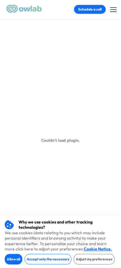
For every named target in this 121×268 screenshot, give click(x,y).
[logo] (24, 11)
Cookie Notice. (98, 249)
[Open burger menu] (113, 9)
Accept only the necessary (48, 259)
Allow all (13, 259)
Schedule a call (90, 9)
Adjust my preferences (94, 259)
